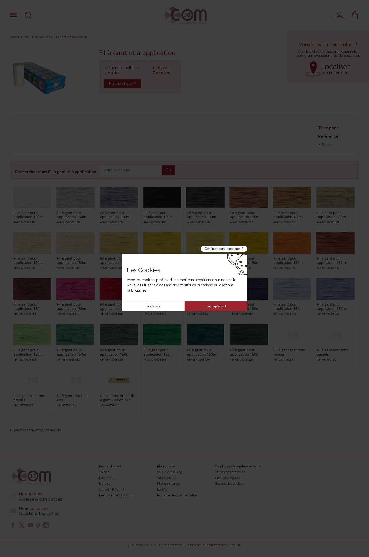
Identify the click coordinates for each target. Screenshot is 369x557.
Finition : (114, 72)
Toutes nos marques (230, 472)
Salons (104, 472)
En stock (327, 144)
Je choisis (153, 306)
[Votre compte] (339, 15)
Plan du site (165, 466)
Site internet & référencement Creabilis (212, 545)
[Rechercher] (29, 15)
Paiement (106, 477)
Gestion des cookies (229, 483)
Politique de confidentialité (177, 495)
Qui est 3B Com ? (111, 489)
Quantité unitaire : (123, 67)
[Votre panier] (355, 15)
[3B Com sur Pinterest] (38, 525)
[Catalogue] (13, 15)
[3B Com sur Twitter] (22, 525)
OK (168, 170)
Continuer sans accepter (222, 249)
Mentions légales (227, 477)
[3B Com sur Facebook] (13, 525)
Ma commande (168, 483)
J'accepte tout (216, 306)
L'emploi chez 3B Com (116, 495)
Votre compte (167, 477)
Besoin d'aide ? (122, 83)
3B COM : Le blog (169, 472)
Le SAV (162, 489)
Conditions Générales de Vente (237, 466)
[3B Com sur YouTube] (30, 525)
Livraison (105, 483)
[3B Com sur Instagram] (46, 525)
